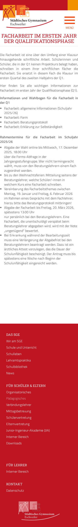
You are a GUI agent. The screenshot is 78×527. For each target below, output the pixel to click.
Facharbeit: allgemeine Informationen (30, 108)
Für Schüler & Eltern (26, 385)
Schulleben (14, 353)
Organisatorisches (18, 392)
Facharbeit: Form (16, 117)
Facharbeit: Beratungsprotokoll (26, 122)
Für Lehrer (16, 465)
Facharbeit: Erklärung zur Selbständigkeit (33, 126)
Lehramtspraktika (18, 360)
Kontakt (14, 484)
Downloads (14, 443)
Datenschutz (15, 490)
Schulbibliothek (16, 366)
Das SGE (13, 334)
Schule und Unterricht (21, 347)
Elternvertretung (18, 423)
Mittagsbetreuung (18, 411)
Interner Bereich (17, 436)
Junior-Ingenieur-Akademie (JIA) (28, 430)
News (10, 373)
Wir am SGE (14, 341)
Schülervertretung (18, 417)
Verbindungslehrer (18, 404)
